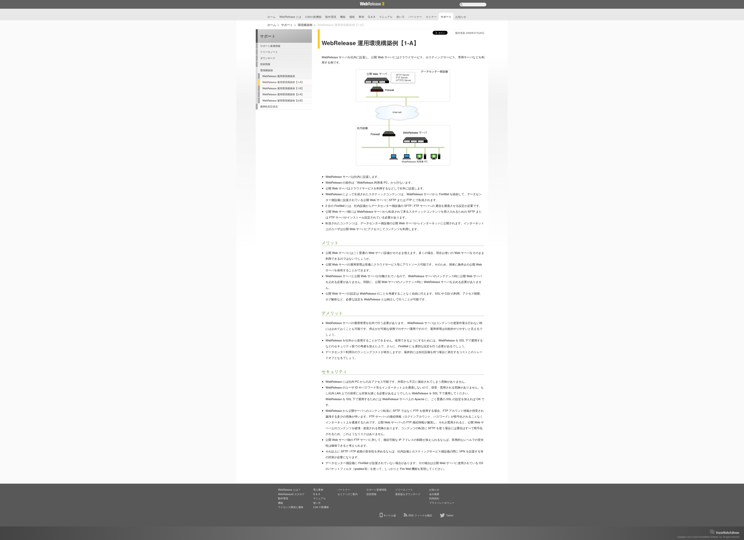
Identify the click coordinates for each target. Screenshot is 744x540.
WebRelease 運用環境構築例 (278, 76)
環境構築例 (305, 25)
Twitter (449, 515)
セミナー (431, 17)
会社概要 (434, 494)
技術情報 (265, 64)
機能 (342, 17)
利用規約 (434, 498)
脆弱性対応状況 (269, 106)
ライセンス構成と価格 (290, 507)
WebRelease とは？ (289, 489)
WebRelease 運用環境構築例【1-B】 (283, 88)
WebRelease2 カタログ (291, 494)
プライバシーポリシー (441, 503)
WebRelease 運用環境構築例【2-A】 (283, 94)
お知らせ (460, 17)
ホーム (271, 17)
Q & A (371, 17)
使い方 (400, 17)
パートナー (415, 17)
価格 (352, 17)
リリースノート (269, 52)
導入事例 (318, 489)
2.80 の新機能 (321, 507)
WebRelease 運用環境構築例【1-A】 (283, 82)
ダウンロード (267, 58)
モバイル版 (389, 515)
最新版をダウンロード (407, 494)
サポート (446, 17)
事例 (361, 17)
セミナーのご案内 (348, 494)
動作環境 (330, 17)
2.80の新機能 (313, 17)
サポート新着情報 (270, 46)
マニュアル (386, 17)
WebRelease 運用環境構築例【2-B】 (283, 100)
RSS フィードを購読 (420, 515)
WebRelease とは (290, 17)
